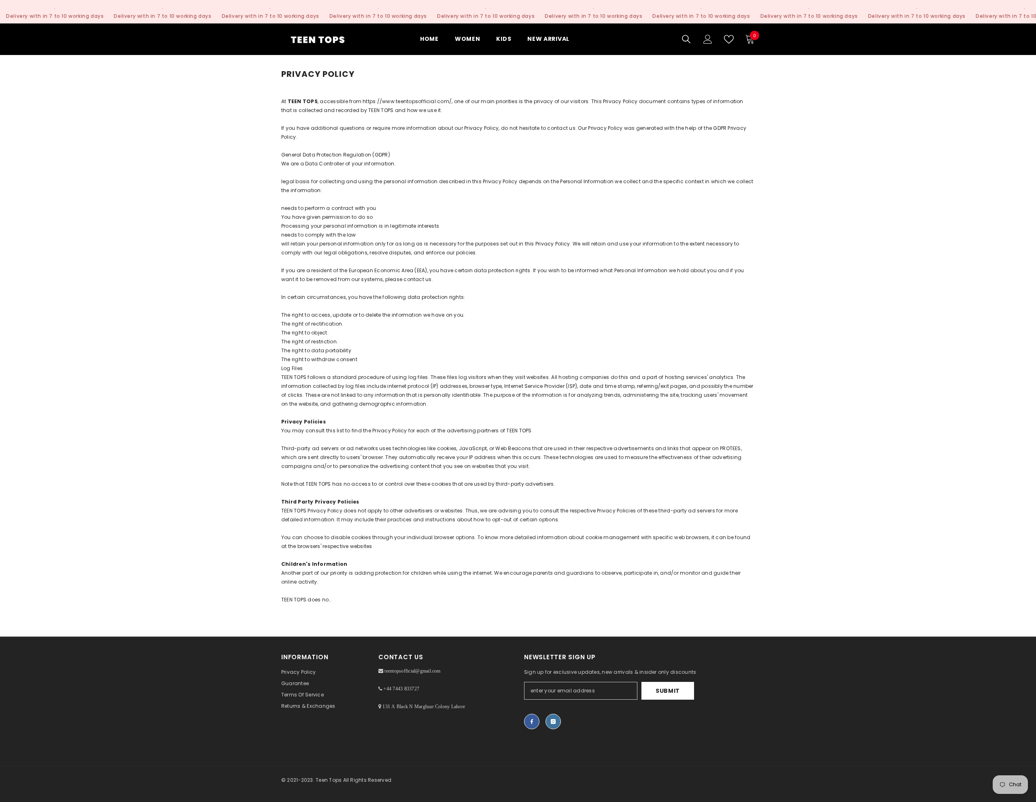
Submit (668, 691)
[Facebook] (531, 721)
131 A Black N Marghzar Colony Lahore (423, 706)
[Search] (686, 39)
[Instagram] (553, 721)
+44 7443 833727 (400, 688)
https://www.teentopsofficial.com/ (407, 101)
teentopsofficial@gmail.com (411, 671)
